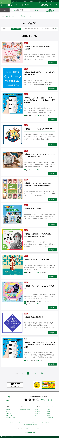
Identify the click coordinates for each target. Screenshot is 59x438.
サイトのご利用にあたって (43, 422)
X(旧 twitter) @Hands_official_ (30, 400)
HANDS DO (44, 4)
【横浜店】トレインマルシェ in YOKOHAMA (38, 129)
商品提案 (48, 413)
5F (37, 170)
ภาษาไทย (44, 428)
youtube (37, 400)
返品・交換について (22, 422)
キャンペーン (36, 5)
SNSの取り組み (32, 422)
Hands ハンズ (6, 5)
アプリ (21, 411)
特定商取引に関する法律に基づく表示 (29, 424)
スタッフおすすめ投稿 (10, 417)
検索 (27, 10)
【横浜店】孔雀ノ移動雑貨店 (33, 317)
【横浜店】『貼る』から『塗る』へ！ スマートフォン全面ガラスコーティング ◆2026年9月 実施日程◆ (39, 100)
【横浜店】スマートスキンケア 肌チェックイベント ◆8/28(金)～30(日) (39, 155)
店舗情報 (27, 5)
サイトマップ (37, 415)
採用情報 (40, 1)
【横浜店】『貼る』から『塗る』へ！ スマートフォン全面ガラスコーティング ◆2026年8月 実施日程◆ (39, 344)
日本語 (52, 1)
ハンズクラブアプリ (16, 1)
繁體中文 (33, 428)
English (22, 428)
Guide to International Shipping (29, 432)
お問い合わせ (37, 413)
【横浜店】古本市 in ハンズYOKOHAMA (37, 259)
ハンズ (2, 16)
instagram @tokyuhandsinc (33, 400)
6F (37, 116)
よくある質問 (37, 411)
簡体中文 (28, 428)
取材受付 (48, 415)
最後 (42, 373)
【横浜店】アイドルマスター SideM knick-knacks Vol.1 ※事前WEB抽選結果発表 (38, 184)
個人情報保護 (13, 422)
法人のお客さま (49, 417)
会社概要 (31, 1)
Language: (46, 1)
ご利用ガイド (25, 1)
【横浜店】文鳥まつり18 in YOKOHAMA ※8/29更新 (38, 48)
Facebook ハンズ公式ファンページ (26, 400)
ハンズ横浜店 (19, 16)
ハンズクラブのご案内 (5, 1)
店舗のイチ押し (54, 5)
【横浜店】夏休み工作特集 (32, 209)
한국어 (38, 428)
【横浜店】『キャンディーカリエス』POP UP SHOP (39, 287)
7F (37, 304)
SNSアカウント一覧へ (46, 400)
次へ (36, 373)
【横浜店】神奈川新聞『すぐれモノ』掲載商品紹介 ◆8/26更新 (39, 73)
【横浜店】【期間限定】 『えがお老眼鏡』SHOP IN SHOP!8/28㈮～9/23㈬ (38, 235)
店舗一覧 (8, 16)
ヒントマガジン (17, 5)
